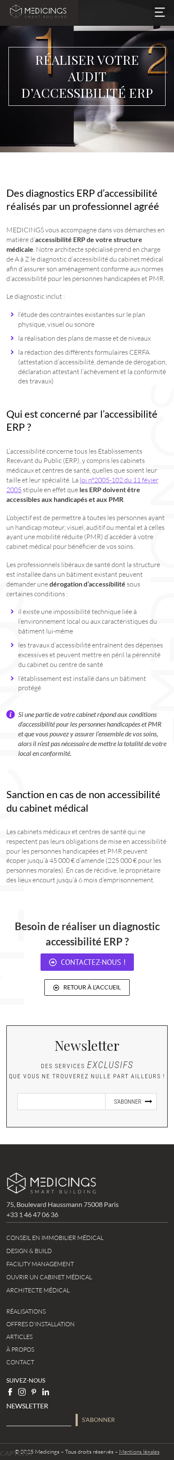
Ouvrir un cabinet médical (49, 1277)
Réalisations (26, 1311)
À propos (20, 1349)
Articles (19, 1336)
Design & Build (29, 1250)
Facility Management (40, 1263)
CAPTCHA (16, 1453)
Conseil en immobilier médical (54, 1237)
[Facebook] (10, 1392)
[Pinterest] (34, 1392)
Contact (20, 1362)
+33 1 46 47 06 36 (32, 1214)
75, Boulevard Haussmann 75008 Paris (62, 1204)
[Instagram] (22, 1392)
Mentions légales (139, 1451)
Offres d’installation (40, 1324)
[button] (160, 13)
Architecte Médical (38, 1290)
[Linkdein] (45, 1392)
